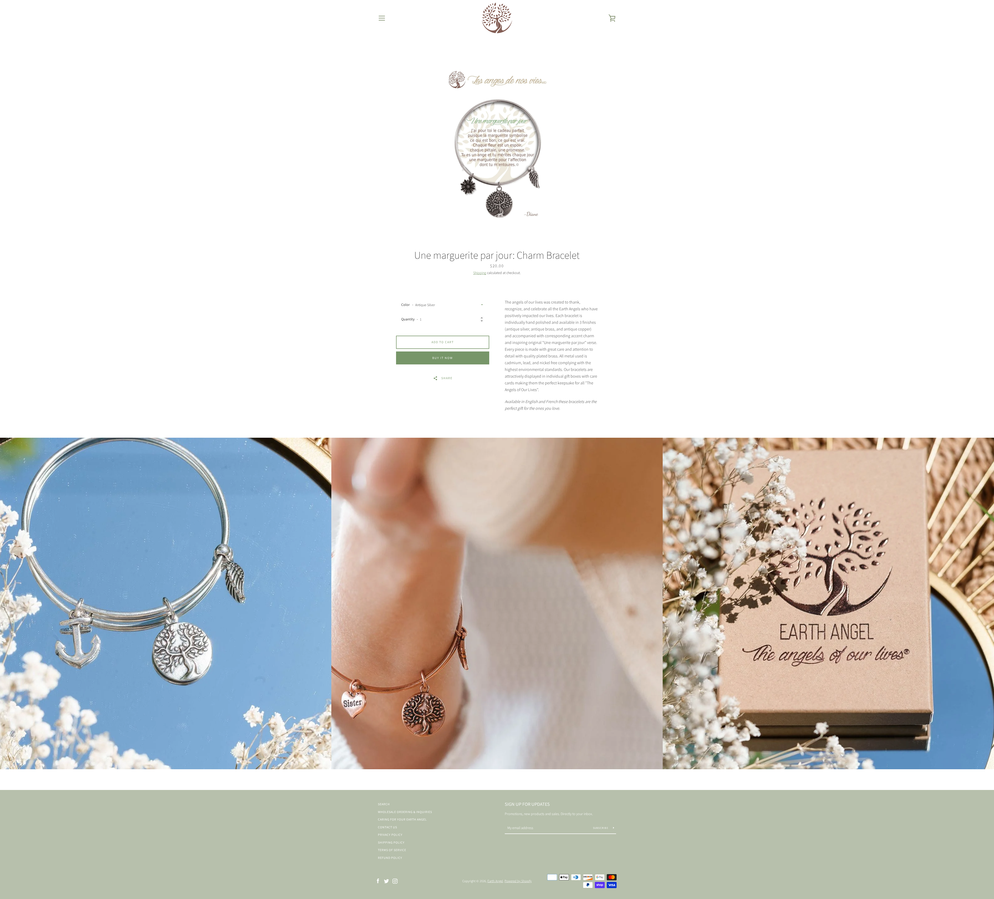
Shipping (479, 272)
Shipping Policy (391, 842)
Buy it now (442, 358)
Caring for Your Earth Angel (402, 819)
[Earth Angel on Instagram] (395, 880)
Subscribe (601, 828)
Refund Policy (390, 858)
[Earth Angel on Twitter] (386, 880)
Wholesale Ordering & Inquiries (405, 812)
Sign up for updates (527, 804)
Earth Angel (495, 881)
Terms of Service (392, 850)
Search (384, 804)
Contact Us (387, 827)
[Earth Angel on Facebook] (378, 880)
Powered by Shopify (518, 881)
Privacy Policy (390, 835)
